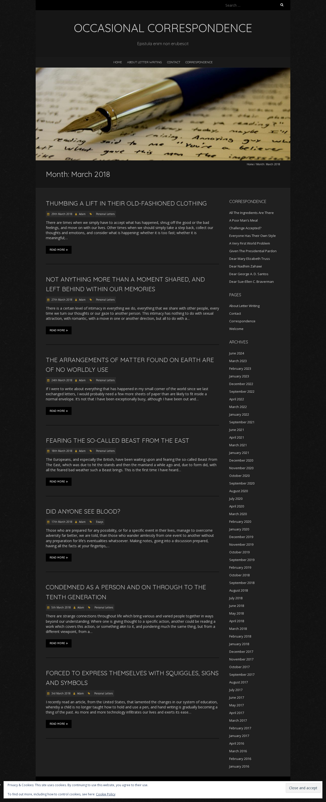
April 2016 (236, 743)
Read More (57, 249)
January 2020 (239, 529)
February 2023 (240, 368)
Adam (82, 214)
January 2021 (239, 452)
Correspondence (199, 62)
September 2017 (241, 674)
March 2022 (238, 406)
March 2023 (238, 361)
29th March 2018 (61, 214)
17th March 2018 (61, 522)
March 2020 (238, 514)
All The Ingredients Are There (251, 212)
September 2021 (241, 422)
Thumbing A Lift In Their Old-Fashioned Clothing (126, 203)
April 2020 (236, 506)
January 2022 (239, 414)
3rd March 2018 (61, 693)
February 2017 (240, 728)
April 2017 (236, 712)
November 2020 (241, 468)
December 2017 (241, 651)
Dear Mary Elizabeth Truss (249, 258)
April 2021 (236, 437)
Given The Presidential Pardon (253, 251)
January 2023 (239, 376)
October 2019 (239, 552)
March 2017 (238, 720)
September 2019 (241, 559)
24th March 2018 (61, 380)
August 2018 (238, 590)
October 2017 (239, 667)
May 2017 (236, 705)
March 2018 (238, 628)
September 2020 (241, 483)
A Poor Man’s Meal (243, 220)
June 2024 (236, 353)
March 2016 (238, 751)
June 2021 (236, 429)
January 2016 (239, 766)
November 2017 (241, 659)
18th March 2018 (61, 451)
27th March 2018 (61, 299)
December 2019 (241, 536)
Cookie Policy (105, 794)
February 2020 (240, 521)
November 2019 (241, 544)
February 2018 (240, 636)
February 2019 (240, 567)
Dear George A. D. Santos (248, 274)
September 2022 (241, 391)
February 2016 (240, 758)
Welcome (236, 328)
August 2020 (238, 491)
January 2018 (239, 644)
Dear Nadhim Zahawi (245, 266)
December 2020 (241, 460)
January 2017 (239, 735)
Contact (173, 62)
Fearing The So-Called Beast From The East (117, 440)
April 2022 (236, 399)
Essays (99, 522)
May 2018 (236, 613)
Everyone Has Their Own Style (252, 235)
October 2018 (239, 575)
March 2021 (238, 445)
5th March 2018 (61, 607)
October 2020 (239, 475)
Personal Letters (105, 214)
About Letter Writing (144, 62)
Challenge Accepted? (245, 228)
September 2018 (241, 582)
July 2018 (235, 598)
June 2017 (236, 697)
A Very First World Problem (249, 243)
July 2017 (235, 690)
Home (117, 62)
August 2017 (238, 682)
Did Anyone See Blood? (83, 511)
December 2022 (241, 383)
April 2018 (236, 621)
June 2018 (236, 605)
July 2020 (235, 498)
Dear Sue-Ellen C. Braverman (251, 281)
